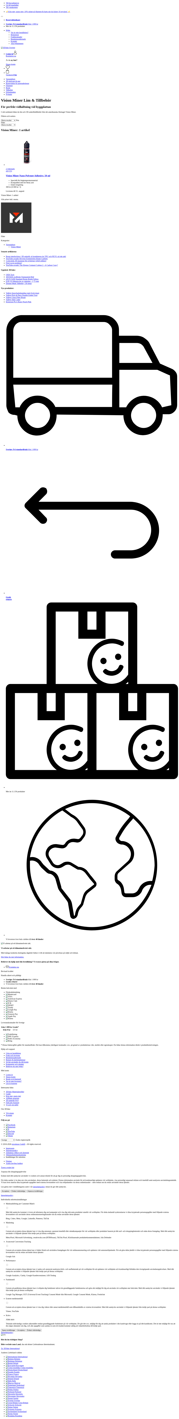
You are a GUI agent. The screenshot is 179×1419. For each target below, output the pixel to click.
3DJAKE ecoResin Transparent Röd (20, 277)
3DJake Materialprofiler (15, 1092)
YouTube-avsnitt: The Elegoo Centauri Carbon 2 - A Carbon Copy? (32, 265)
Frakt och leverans (13, 1055)
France (16, 1374)
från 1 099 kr (22, 24)
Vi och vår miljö (12, 1105)
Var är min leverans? (14, 1081)
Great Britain (23, 1403)
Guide (8, 1094)
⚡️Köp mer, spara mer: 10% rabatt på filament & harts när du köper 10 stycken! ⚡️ (38, 12)
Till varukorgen (12, 7)
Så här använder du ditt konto (17, 1062)
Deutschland (23, 1370)
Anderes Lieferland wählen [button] (11, 1353)
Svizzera (18, 1409)
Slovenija (19, 1394)
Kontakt (14, 41)
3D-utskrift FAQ (12, 1100)
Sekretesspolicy (12, 1150)
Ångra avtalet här (7, 1167)
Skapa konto (10, 64)
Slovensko (20, 1396)
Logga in (9, 1075)
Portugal (18, 1392)
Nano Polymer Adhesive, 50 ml (28, 175)
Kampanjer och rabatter (15, 1064)
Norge (15, 1414)
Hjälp (8, 30)
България (20, 1365)
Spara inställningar (8, 1330)
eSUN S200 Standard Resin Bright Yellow (22, 279)
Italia (14, 1381)
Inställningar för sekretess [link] (15, 1157)
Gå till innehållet (12, 5)
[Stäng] (2, 16)
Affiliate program (12, 1098)
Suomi (15, 1398)
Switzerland (22, 1411)
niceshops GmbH (18, 1144)
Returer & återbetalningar (15, 1060)
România (18, 1416)
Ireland (16, 1379)
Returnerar (15, 35)
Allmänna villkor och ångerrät (17, 1153)
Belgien (17, 1359)
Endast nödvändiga (18, 1191)
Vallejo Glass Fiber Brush (16, 297)
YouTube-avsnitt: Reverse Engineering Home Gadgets (27, 259)
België (15, 1363)
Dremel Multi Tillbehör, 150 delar (19, 283)
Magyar (17, 1383)
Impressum (10, 1148)
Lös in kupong (11, 1083)
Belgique (18, 1361)
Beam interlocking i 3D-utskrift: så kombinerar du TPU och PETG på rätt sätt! (36, 256)
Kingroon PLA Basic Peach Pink (18, 302)
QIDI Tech (10, 275)
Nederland (20, 1385)
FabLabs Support (12, 1103)
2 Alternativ (10, 169)
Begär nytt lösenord (13, 1079)
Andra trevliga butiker (14, 1163)
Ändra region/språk (22, 1140)
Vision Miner (16, 247)
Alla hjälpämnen (17, 43)
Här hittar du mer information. (12, 957)
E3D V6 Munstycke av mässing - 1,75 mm (22, 281)
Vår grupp (10, 1113)
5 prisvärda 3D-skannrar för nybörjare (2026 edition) (26, 261)
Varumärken (10, 245)
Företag (9, 1161)
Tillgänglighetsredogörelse (16, 1155)
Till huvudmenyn (12, 3)
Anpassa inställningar (35, 1191)
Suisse (15, 1407)
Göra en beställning (13, 1053)
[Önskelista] (8, 68)
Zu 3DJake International (10, 1348)
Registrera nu (11, 56)
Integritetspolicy (7, 1195)
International (23, 1357)
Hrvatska (18, 1376)
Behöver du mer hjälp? (14, 1066)
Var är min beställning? (19, 33)
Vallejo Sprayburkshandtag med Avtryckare (22, 293)
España (16, 1372)
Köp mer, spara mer (13, 1096)
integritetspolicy (39, 1187)
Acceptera (5, 1191)
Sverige (17, 1401)
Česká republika (27, 1368)
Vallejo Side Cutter (13, 300)
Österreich (20, 1387)
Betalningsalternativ (18, 39)
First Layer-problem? (14, 263)
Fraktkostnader (16, 37)
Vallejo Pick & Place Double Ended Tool (21, 295)
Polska (16, 1390)
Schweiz (18, 1405)
